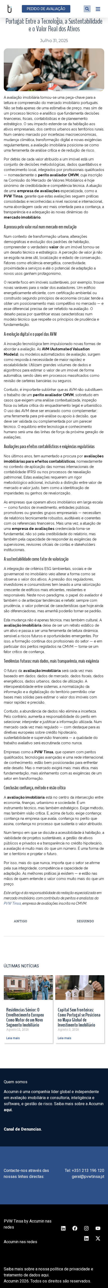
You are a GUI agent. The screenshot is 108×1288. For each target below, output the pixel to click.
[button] (87, 8)
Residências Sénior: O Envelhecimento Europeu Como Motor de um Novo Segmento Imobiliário (25, 1017)
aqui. (8, 1109)
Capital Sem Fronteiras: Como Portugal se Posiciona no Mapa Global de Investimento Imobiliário (79, 1017)
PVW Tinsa (12, 903)
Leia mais (13, 1038)
